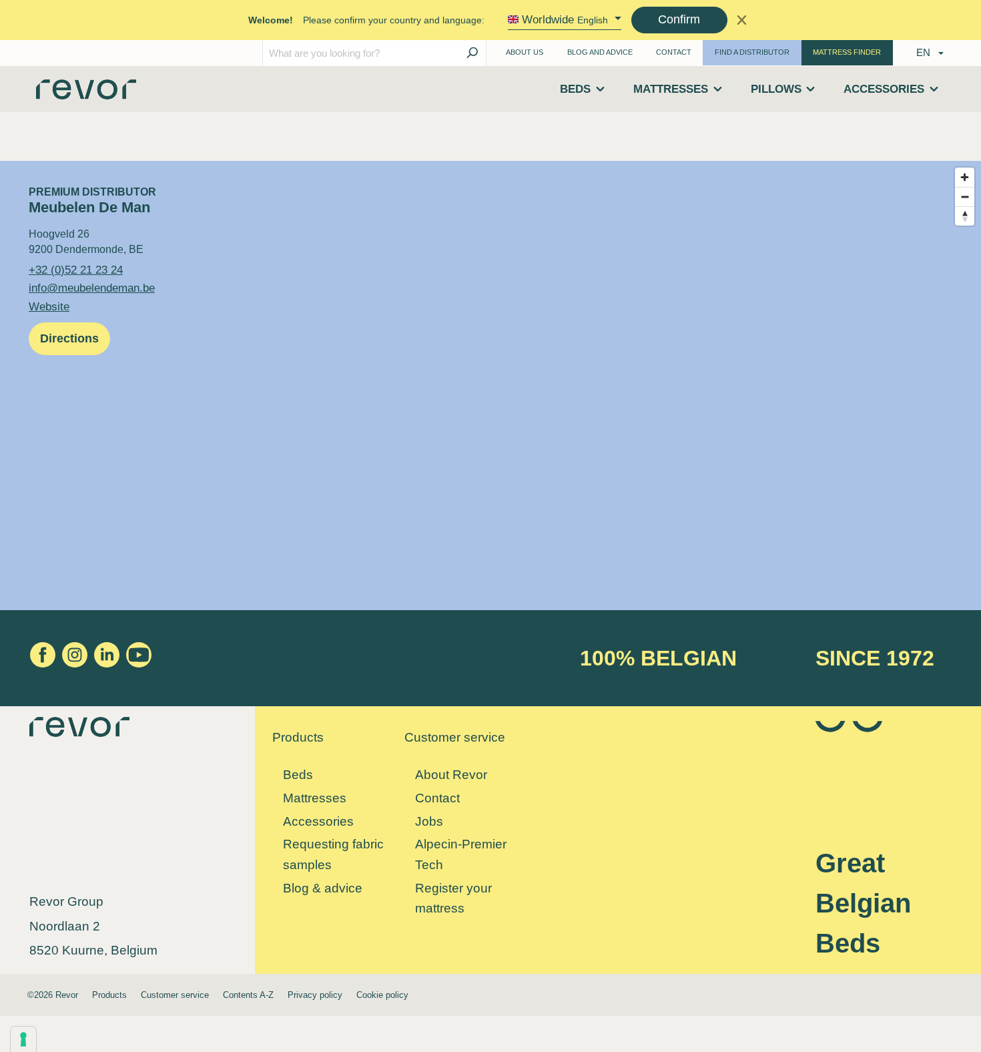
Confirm (679, 19)
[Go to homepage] (86, 93)
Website (49, 306)
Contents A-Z (248, 995)
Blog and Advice (600, 52)
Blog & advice (322, 888)
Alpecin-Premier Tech (461, 854)
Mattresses (314, 798)
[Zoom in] (964, 177)
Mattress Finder (847, 52)
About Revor (451, 775)
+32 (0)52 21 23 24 (76, 269)
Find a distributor (752, 52)
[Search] (472, 53)
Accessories (318, 821)
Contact (673, 52)
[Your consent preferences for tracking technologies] (23, 1039)
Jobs (429, 821)
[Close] (741, 19)
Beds (298, 775)
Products (109, 995)
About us (524, 52)
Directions (69, 338)
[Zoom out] (964, 196)
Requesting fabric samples (333, 854)
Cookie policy (382, 995)
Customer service (175, 995)
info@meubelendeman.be (92, 287)
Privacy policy (315, 995)
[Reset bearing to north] (964, 216)
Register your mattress (453, 898)
